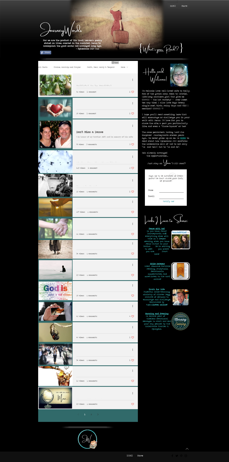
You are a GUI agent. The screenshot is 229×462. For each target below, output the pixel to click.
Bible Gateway (157, 263)
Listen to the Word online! (160, 277)
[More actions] (134, 80)
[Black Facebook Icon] (172, 455)
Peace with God (157, 228)
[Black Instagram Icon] (186, 455)
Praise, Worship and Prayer (67, 67)
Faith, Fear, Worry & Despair (101, 67)
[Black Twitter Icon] (177, 455)
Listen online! (159, 304)
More (123, 67)
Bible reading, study (158, 267)
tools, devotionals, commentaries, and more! (156, 272)
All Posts (43, 67)
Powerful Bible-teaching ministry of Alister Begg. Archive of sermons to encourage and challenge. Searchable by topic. (157, 298)
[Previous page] (78, 414)
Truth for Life (157, 289)
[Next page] (98, 414)
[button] (184, 6)
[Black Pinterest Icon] (181, 455)
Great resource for (154, 266)
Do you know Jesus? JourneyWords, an (157, 232)
